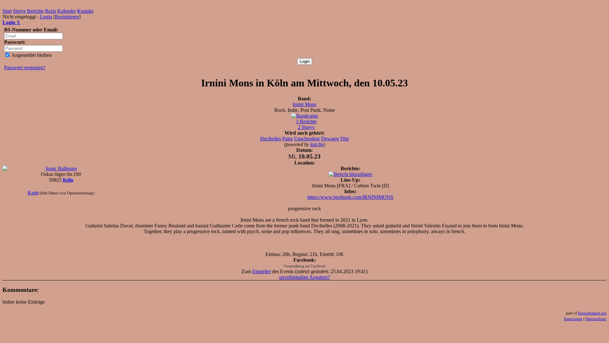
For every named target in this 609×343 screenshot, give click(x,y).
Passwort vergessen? (24, 67)
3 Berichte (306, 121)
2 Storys (306, 127)
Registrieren (67, 16)
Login (46, 16)
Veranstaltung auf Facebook (304, 266)
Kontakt (85, 11)
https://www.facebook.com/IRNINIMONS (350, 197)
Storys (19, 11)
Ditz (344, 138)
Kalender (66, 11)
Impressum (573, 318)
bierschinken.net (592, 313)
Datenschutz (595, 318)
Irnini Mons (304, 104)
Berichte (35, 11)
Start (7, 11)
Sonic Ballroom (61, 168)
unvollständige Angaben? (304, 277)
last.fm (317, 144)
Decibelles (270, 138)
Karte (33, 192)
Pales (287, 138)
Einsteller (261, 271)
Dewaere (330, 138)
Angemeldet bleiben (31, 55)
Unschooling (307, 138)
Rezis (50, 11)
